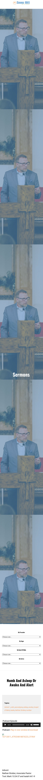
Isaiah (12, 710)
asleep (25, 707)
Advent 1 (7, 707)
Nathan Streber (20, 710)
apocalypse (19, 707)
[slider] (36, 725)
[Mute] (31, 725)
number (29, 710)
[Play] (5, 725)
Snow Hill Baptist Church (21, 4)
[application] (21, 725)
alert (12, 707)
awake (30, 707)
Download (33, 729)
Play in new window (19, 729)
